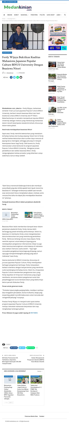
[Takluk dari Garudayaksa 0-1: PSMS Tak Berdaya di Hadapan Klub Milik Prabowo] (36, 379)
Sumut (16, 15)
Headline (8, 344)
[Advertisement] (23, 93)
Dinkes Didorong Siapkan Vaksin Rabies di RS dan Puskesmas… (57, 123)
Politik (42, 15)
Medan (9, 15)
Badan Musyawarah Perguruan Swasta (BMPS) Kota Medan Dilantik (35, 359)
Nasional (24, 15)
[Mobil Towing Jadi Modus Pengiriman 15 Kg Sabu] (52, 89)
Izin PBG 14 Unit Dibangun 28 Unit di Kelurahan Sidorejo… (57, 111)
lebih (58, 15)
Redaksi (41, 416)
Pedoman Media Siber (31, 416)
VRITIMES (34, 313)
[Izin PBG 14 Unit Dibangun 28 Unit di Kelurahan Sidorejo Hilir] (52, 110)
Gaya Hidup (51, 15)
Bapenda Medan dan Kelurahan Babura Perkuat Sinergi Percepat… (57, 78)
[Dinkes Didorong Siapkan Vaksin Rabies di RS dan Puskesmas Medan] (52, 122)
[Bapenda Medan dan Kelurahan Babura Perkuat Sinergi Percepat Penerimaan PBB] (52, 76)
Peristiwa (34, 15)
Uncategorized (7, 52)
